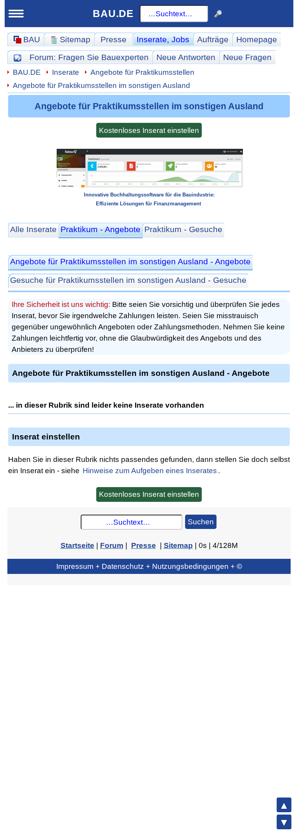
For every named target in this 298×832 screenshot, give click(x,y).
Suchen (201, 521)
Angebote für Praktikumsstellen (142, 72)
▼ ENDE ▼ (284, 822)
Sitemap (178, 545)
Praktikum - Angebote (100, 229)
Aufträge (213, 39)
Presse (113, 39)
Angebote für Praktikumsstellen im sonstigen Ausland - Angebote (130, 261)
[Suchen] (218, 13)
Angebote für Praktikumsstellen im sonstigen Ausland (101, 85)
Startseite (77, 545)
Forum (89, 57)
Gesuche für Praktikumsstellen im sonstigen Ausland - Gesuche (128, 280)
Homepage (256, 39)
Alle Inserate (33, 229)
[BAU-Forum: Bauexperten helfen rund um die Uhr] (17, 57)
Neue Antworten (185, 57)
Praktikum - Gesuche (183, 229)
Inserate (163, 39)
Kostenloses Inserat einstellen (149, 130)
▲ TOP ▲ (284, 805)
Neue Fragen (247, 57)
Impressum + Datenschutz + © (149, 566)
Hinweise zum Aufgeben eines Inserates (150, 470)
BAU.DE (113, 13)
